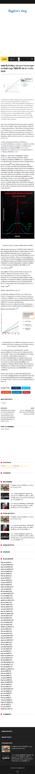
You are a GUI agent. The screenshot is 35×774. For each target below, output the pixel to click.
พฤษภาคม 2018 (5, 702)
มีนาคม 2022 (5, 618)
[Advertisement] (17, 38)
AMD (26, 74)
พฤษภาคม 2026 (5, 569)
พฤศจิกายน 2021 (5, 627)
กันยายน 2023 (5, 580)
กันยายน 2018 (5, 698)
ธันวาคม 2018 (5, 693)
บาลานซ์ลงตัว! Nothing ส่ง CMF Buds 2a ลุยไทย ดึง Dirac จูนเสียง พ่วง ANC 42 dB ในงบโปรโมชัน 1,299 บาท (22, 505)
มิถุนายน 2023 (5, 585)
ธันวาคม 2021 (5, 625)
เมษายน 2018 (5, 704)
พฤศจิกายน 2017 (5, 709)
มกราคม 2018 (5, 706)
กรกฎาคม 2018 (5, 700)
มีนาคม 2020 (5, 660)
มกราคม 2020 (5, 664)
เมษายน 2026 (5, 571)
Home (4, 59)
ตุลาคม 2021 (4, 629)
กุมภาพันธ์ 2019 (5, 689)
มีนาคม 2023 (5, 591)
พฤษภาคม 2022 (5, 613)
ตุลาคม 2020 (5, 651)
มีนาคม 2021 (4, 644)
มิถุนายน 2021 (5, 638)
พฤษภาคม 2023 (5, 587)
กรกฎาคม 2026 (5, 565)
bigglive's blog (24, 466)
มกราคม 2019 (5, 691)
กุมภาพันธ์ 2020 (5, 662)
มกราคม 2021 (5, 649)
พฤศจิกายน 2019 (5, 669)
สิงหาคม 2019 (5, 675)
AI (23, 74)
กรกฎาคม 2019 (5, 678)
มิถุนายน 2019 (5, 680)
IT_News (30, 74)
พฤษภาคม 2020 (5, 656)
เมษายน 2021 (5, 642)
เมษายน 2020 (5, 658)
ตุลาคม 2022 (5, 602)
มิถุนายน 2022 (5, 611)
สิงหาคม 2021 (5, 633)
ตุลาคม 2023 (5, 578)
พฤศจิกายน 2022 (6, 600)
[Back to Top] (17, 771)
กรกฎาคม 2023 (5, 582)
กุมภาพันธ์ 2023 (5, 593)
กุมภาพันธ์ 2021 (5, 647)
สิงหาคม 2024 (5, 576)
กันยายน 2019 (5, 673)
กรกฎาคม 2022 (5, 609)
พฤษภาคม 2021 (5, 640)
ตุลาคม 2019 (4, 671)
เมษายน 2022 (5, 616)
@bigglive (9, 466)
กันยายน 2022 (5, 605)
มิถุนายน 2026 (5, 567)
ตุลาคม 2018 (4, 695)
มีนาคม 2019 (4, 687)
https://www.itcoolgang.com (10, 468)
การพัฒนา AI (19, 74)
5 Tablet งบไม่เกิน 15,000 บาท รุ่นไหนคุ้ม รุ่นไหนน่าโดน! (21, 747)
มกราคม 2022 (5, 622)
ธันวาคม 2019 (5, 667)
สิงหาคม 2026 (5, 562)
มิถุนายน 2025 (5, 573)
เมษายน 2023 (5, 589)
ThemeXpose (21, 768)
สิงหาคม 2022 (5, 607)
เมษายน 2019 (5, 684)
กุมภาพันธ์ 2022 (5, 620)
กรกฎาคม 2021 (5, 636)
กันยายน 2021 (5, 631)
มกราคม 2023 (5, 596)
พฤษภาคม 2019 (5, 682)
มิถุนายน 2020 (5, 653)
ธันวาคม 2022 (5, 598)
